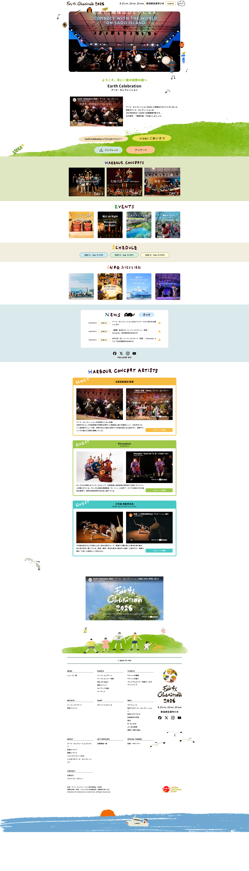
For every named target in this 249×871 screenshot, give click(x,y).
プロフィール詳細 (159, 430)
